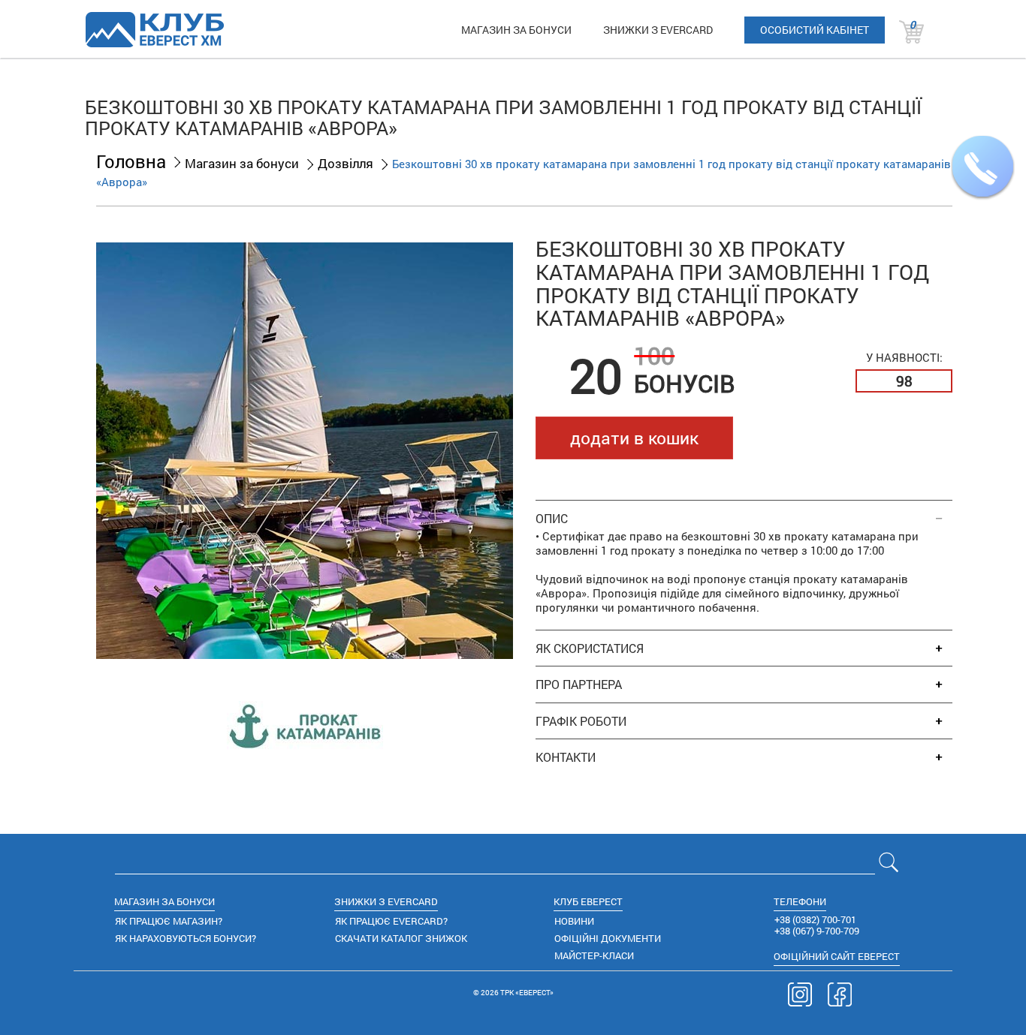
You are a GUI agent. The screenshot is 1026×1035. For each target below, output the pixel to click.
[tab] (744, 510)
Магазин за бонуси (242, 163)
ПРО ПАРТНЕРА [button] (579, 684)
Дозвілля (345, 163)
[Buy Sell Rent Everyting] (154, 29)
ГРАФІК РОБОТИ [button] (581, 721)
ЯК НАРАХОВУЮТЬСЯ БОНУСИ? (185, 938)
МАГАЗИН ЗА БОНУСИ (516, 30)
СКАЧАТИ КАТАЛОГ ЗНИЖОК (401, 938)
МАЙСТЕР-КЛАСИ (594, 955)
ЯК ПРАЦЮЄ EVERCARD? (391, 921)
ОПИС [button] (552, 518)
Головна (131, 161)
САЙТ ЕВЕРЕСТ (837, 956)
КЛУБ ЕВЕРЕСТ (588, 901)
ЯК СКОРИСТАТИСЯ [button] (590, 648)
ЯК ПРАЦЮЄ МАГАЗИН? (168, 921)
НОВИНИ (574, 921)
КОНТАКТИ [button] (566, 757)
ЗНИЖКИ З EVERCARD (658, 30)
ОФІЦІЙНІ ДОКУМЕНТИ (607, 938)
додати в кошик (634, 437)
